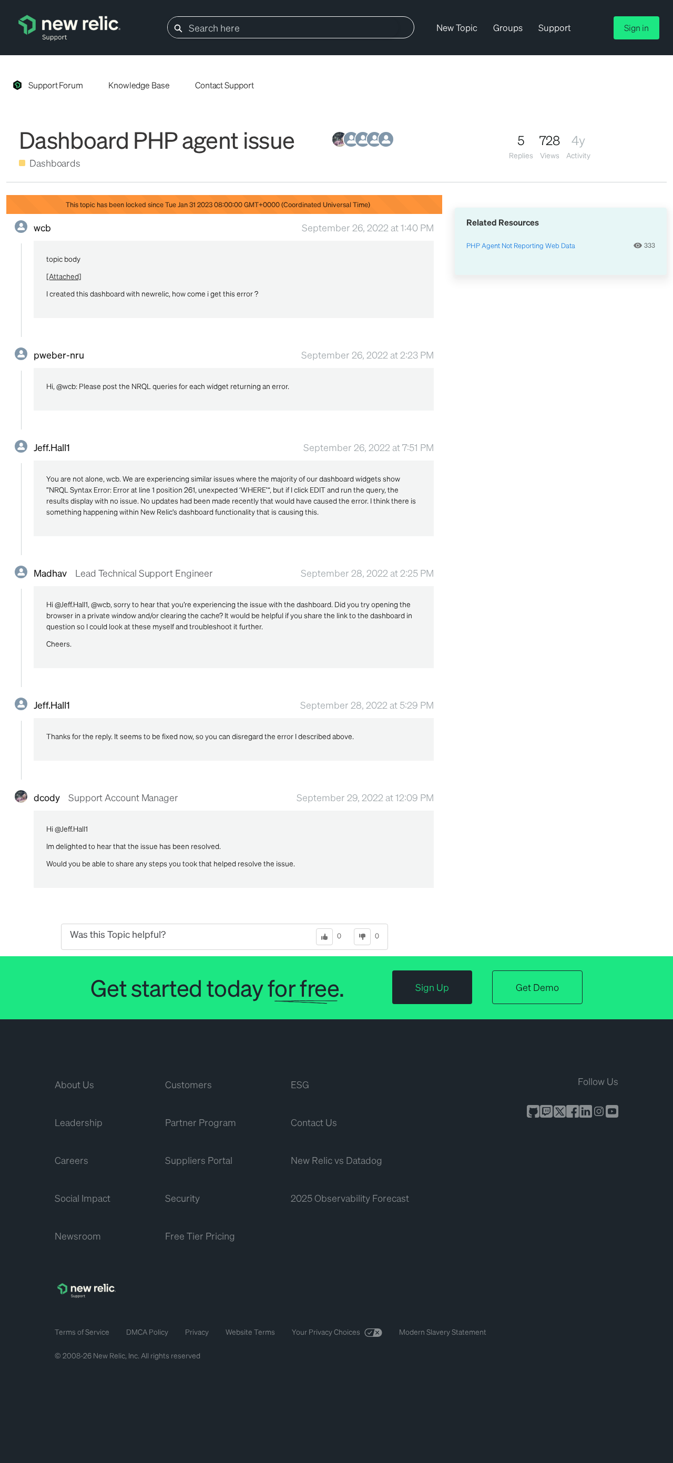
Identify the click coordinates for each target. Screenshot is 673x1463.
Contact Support (224, 84)
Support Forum (55, 84)
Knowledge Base (139, 84)
